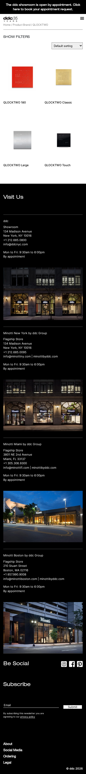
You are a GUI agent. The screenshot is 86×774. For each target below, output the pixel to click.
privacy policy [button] (27, 716)
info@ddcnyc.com (15, 244)
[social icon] (64, 665)
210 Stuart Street (15, 565)
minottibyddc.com (45, 356)
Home (7, 24)
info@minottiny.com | (18, 356)
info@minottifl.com (16, 467)
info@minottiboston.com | (21, 579)
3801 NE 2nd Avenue (17, 454)
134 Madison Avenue (17, 231)
